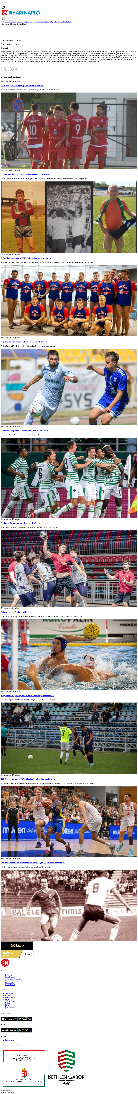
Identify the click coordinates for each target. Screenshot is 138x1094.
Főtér (7, 1005)
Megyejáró (33, 22)
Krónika (8, 995)
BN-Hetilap (67, 22)
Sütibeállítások (10, 985)
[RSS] (20, 1047)
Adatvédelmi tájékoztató (13, 979)
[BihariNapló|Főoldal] (44, 1088)
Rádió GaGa (9, 1007)
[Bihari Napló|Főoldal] (21, 15)
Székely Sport (10, 1001)
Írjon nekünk (9, 1040)
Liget (7, 999)
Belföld (13, 22)
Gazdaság (20, 22)
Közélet (7, 22)
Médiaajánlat (9, 983)
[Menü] (8, 19)
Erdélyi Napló (10, 997)
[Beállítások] (3, 19)
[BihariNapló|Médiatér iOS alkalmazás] (9, 1020)
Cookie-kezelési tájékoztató (14, 981)
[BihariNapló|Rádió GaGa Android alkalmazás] (24, 1032)
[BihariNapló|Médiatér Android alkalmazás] (24, 1020)
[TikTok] (16, 1047)
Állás (55, 22)
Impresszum (9, 975)
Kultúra (26, 22)
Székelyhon (9, 993)
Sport (47, 22)
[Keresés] (3, 3)
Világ (51, 22)
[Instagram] (11, 1047)
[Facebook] (3, 1047)
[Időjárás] (4, 7)
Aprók (60, 22)
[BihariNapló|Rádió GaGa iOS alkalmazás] (9, 1032)
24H (3, 22)
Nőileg (7, 1003)
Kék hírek (41, 22)
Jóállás (7, 1009)
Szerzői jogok (10, 977)
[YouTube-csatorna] (7, 1047)
